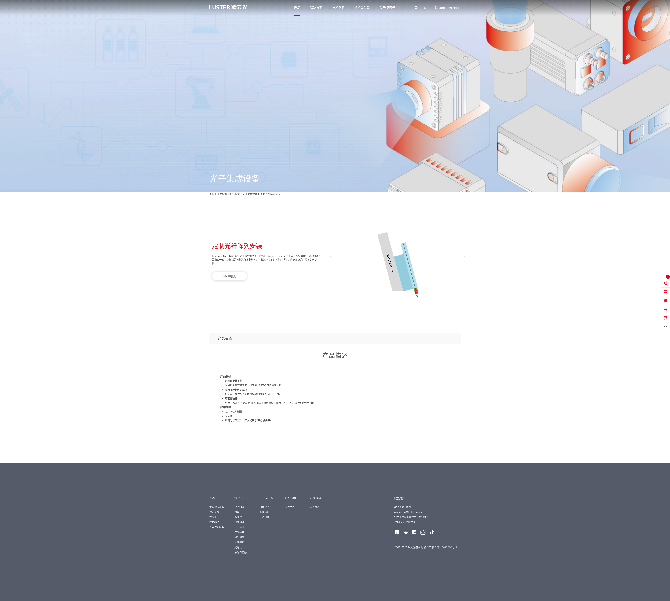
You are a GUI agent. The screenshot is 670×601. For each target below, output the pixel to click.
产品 (297, 8)
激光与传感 (240, 552)
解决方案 (316, 8)
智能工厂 (214, 516)
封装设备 (235, 193)
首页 (211, 193)
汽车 (236, 511)
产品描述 (225, 338)
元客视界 (315, 506)
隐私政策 (290, 498)
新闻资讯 (264, 511)
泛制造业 (239, 527)
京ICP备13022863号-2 (444, 547)
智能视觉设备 (216, 506)
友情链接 (315, 498)
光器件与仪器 (216, 527)
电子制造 (239, 506)
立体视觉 (239, 542)
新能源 (238, 516)
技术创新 (338, 8)
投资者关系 (362, 8)
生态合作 (264, 516)
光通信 (238, 547)
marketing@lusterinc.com (408, 512)
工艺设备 (222, 193)
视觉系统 (214, 511)
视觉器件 (214, 521)
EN (424, 8)
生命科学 (239, 532)
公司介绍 (264, 506)
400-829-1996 (450, 8)
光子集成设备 (250, 193)
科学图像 (239, 537)
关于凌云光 (387, 8)
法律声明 (290, 506)
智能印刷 (239, 521)
